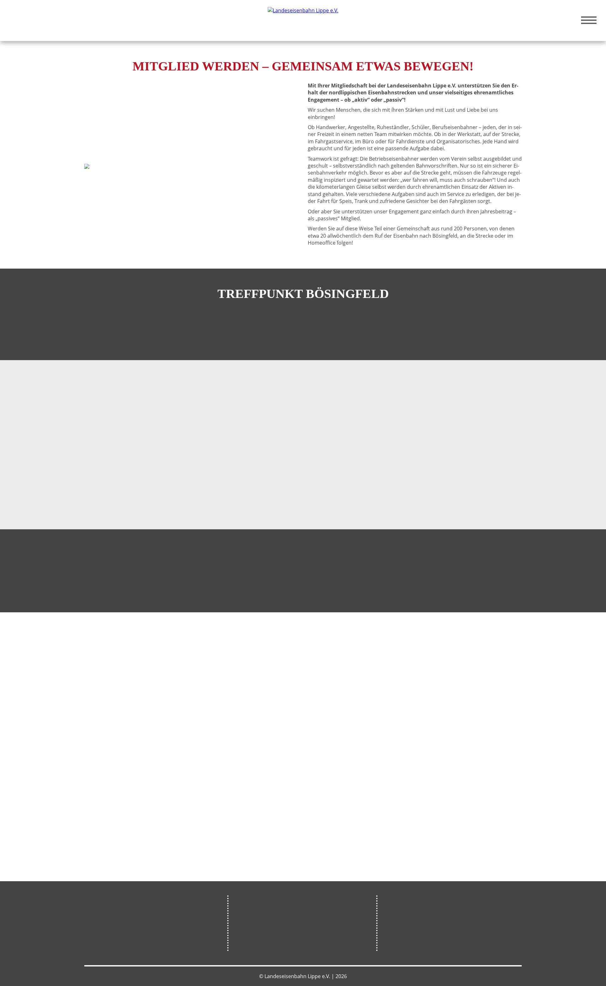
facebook (292, 932)
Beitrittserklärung (154, 416)
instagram (312, 932)
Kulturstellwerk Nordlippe (122, 922)
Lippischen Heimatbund (220, 488)
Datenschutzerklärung (215, 416)
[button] (452, 585)
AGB (388, 936)
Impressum (398, 946)
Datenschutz (400, 926)
